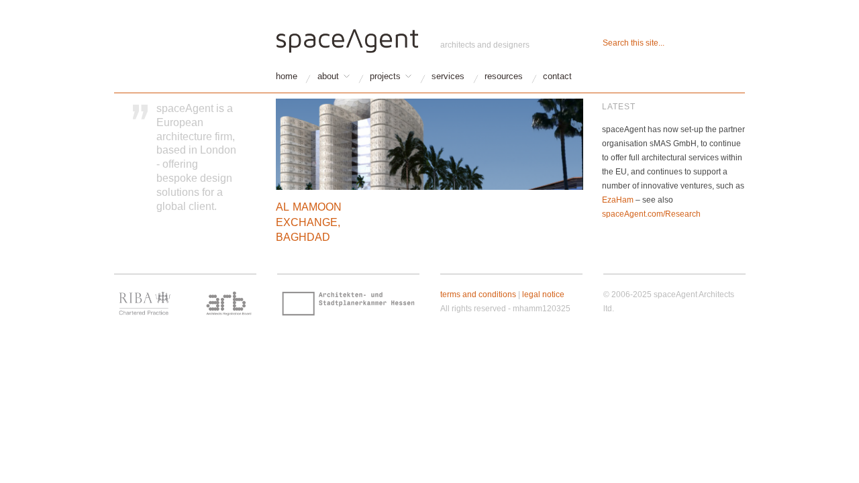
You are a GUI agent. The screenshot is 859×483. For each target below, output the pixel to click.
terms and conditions (478, 294)
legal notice (543, 294)
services (448, 76)
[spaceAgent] (347, 38)
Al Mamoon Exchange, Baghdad (309, 222)
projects (385, 76)
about (328, 76)
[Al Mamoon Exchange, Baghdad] (429, 149)
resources (504, 76)
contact (557, 76)
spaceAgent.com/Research (651, 214)
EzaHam (618, 200)
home (286, 76)
